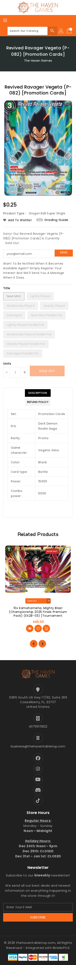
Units (7, 363)
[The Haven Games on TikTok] (38, 800)
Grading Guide (56, 220)
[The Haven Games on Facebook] (38, 758)
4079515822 (38, 726)
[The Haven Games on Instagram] (38, 768)
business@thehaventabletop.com (38, 746)
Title (6, 288)
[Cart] (69, 31)
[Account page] (61, 31)
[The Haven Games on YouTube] (38, 779)
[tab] (38, 393)
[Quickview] (29, 628)
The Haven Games (38, 60)
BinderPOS (61, 948)
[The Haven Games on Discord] (38, 789)
